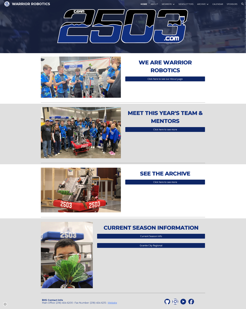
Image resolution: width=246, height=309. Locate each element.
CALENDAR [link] (217, 4)
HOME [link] (144, 4)
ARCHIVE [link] (201, 4)
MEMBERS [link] (167, 4)
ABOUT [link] (154, 4)
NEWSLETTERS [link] (186, 4)
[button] (242, 4)
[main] (165, 66)
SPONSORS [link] (232, 4)
